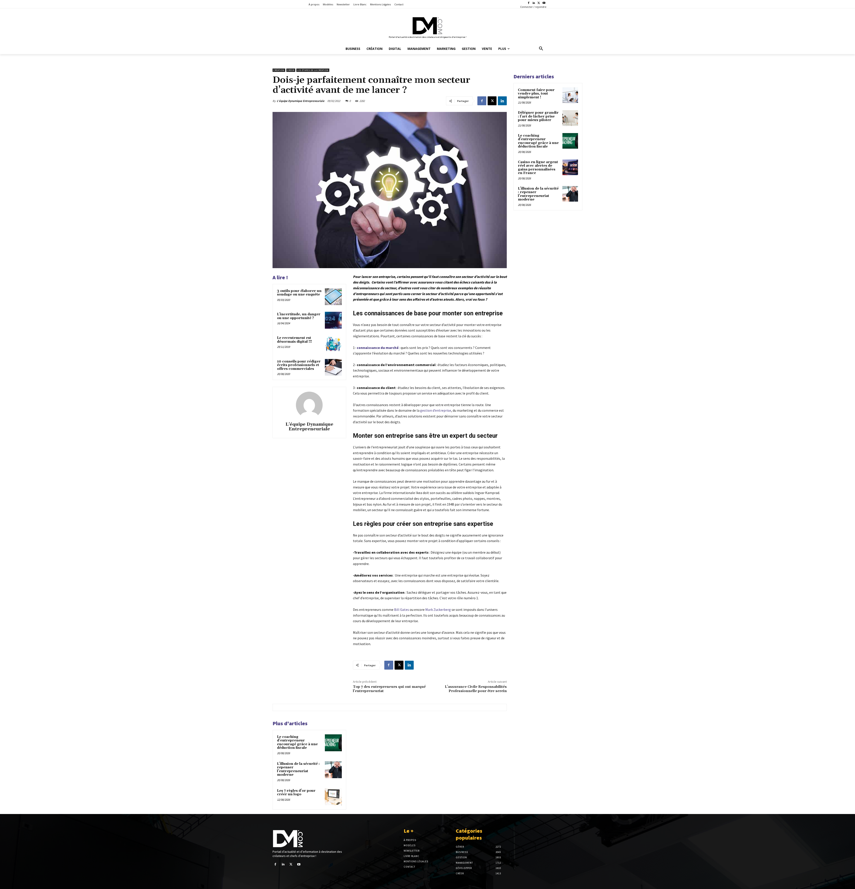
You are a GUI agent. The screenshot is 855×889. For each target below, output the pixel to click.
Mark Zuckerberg (438, 609)
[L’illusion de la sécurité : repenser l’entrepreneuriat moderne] (333, 769)
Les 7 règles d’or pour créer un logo (296, 793)
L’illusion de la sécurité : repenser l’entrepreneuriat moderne (298, 769)
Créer (290, 70)
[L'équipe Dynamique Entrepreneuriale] (309, 405)
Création (278, 70)
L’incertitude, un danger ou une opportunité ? (298, 316)
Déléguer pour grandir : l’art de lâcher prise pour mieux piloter (538, 116)
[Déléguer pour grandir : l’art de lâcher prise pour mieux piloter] (570, 118)
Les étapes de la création (312, 70)
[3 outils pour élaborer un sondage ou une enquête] (333, 296)
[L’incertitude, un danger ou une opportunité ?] (333, 320)
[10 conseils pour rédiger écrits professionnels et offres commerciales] (333, 367)
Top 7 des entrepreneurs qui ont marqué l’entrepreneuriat (389, 688)
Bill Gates (401, 609)
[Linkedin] (533, 3)
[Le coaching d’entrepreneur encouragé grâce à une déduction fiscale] (333, 742)
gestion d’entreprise (435, 410)
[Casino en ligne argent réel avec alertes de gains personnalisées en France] (570, 167)
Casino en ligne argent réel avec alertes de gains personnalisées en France (538, 167)
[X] (538, 3)
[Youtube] (543, 3)
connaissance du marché (378, 347)
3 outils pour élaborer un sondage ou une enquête (299, 293)
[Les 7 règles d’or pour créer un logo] (333, 796)
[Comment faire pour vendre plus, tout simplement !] (570, 95)
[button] (541, 48)
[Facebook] (528, 3)
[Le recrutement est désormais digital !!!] (333, 343)
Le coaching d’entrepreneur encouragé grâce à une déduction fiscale (297, 742)
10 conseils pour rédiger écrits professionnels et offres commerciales (299, 365)
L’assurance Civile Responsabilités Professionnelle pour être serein (476, 688)
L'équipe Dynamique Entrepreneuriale (300, 101)
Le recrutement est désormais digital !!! (294, 340)
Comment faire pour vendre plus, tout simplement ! (536, 93)
